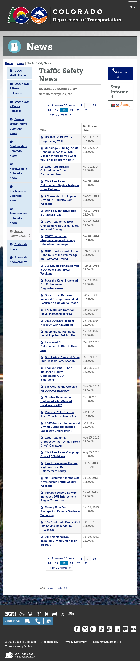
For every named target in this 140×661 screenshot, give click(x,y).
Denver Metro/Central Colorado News (18, 126)
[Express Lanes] (10, 613)
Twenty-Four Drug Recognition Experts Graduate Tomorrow (60, 511)
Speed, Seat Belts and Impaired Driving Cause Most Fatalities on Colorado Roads (59, 299)
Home (9, 63)
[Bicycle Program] (22, 613)
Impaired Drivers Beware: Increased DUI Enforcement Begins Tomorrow (59, 496)
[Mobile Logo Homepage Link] (64, 15)
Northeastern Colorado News (18, 196)
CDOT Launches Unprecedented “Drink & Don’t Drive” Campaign (60, 441)
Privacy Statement (75, 641)
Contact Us (12, 620)
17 (56, 110)
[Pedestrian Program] (63, 613)
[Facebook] (77, 629)
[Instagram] (93, 629)
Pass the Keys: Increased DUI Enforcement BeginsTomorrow (59, 284)
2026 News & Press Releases (19, 88)
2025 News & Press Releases (19, 106)
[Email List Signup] (125, 629)
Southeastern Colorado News (18, 151)
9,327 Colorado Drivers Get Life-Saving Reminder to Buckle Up (60, 526)
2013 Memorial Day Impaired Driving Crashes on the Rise (59, 540)
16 (49, 110)
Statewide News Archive (18, 259)
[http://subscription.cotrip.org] (121, 104)
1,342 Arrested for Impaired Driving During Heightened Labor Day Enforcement (60, 427)
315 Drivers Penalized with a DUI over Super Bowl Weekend (59, 269)
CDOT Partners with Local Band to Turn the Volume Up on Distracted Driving (59, 255)
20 (78, 110)
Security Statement (105, 641)
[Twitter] (85, 629)
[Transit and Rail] (30, 613)
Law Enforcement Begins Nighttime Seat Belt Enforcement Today (59, 467)
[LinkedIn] (117, 629)
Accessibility (49, 641)
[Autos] (55, 613)
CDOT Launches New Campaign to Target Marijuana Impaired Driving (59, 225)
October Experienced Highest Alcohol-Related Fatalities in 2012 (56, 401)
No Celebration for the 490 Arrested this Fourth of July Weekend (59, 482)
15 (94, 105)
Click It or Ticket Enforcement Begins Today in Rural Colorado (59, 185)
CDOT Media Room (18, 73)
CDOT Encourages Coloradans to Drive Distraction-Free (54, 170)
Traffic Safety (63, 588)
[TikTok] (101, 629)
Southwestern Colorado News (19, 218)
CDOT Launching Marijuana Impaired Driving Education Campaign (57, 240)
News (20, 63)
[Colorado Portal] (20, 654)
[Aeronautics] (38, 613)
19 (71, 110)
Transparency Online (18, 646)
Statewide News (18, 246)
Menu (133, 6)
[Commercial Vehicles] (71, 613)
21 (86, 110)
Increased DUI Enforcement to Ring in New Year (58, 346)
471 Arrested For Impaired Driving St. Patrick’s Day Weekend (59, 200)
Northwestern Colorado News (18, 173)
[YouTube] (109, 629)
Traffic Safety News (18, 233)
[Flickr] (133, 629)
